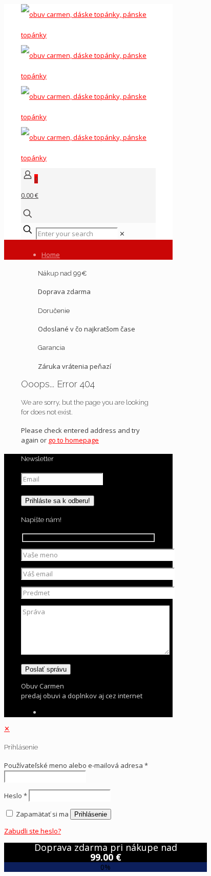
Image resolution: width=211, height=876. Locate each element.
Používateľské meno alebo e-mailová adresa (76, 765)
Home (50, 254)
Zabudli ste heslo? (32, 831)
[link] (122, 233)
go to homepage (73, 440)
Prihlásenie (90, 814)
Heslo (15, 795)
